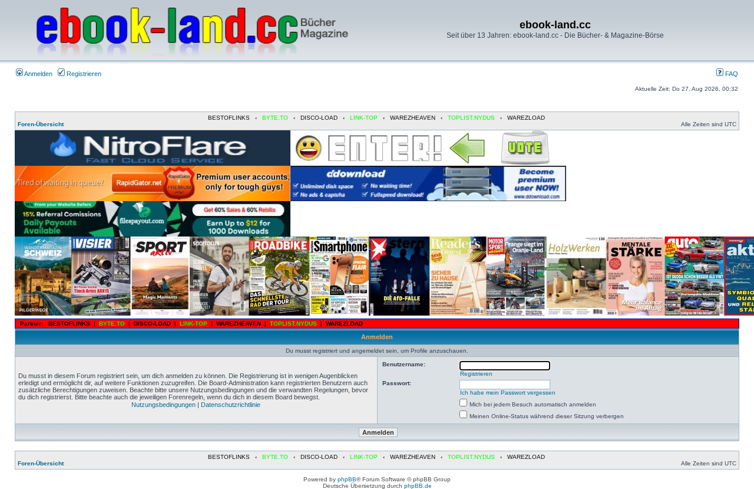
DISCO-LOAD (319, 117)
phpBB (347, 479)
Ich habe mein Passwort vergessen (507, 392)
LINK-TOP (364, 117)
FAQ (730, 73)
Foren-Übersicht (41, 124)
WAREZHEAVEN (412, 117)
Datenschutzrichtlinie (230, 404)
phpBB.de (418, 486)
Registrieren (83, 73)
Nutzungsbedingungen (163, 404)
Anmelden (37, 73)
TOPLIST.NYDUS (471, 117)
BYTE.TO (275, 117)
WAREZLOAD (526, 117)
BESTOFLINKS (229, 117)
